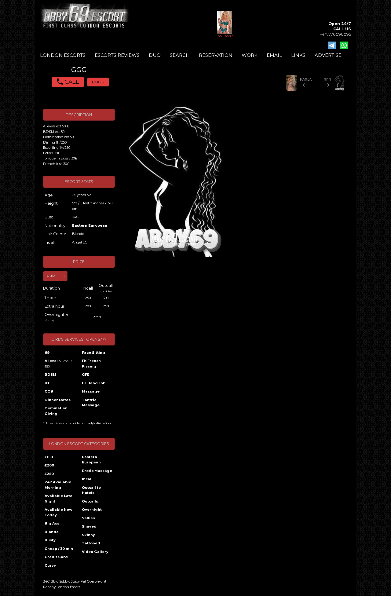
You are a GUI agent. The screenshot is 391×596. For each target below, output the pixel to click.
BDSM (50, 374)
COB (49, 391)
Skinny (88, 535)
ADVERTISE (328, 55)
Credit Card (56, 557)
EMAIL (274, 55)
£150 (49, 457)
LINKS (298, 55)
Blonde (52, 532)
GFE (86, 374)
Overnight (92, 509)
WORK (250, 55)
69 (47, 352)
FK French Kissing (91, 363)
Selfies (88, 518)
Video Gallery (95, 552)
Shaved (89, 526)
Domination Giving (56, 411)
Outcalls (90, 501)
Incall (87, 479)
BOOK (98, 82)
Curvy (50, 565)
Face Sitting (93, 352)
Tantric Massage (91, 403)
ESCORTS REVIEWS (117, 55)
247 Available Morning (58, 485)
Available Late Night (58, 498)
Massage (91, 391)
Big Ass (52, 523)
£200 (49, 465)
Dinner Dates (58, 400)
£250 (49, 474)
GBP (50, 276)
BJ (47, 383)
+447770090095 (335, 34)
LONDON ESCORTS (63, 55)
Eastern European (89, 225)
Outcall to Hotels (91, 490)
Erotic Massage (97, 471)
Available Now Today (58, 512)
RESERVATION (215, 55)
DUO (155, 55)
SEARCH (180, 55)
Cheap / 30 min (59, 549)
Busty (50, 540)
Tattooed (91, 543)
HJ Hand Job (93, 383)
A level (58, 363)
